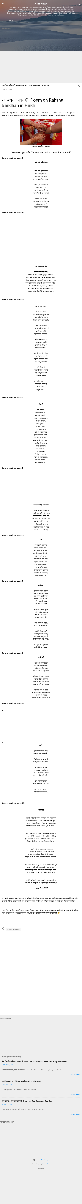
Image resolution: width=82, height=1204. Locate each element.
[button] (79, 86)
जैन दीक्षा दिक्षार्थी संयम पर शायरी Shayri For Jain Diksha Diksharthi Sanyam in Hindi (34, 1061)
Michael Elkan (46, 1164)
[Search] (79, 4)
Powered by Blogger (42, 1160)
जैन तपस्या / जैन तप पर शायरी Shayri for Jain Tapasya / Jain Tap (27, 1101)
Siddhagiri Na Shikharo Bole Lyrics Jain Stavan (22, 1081)
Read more (75, 1075)
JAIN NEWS (41, 3)
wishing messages (13, 929)
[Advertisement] (41, 56)
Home (11, 21)
